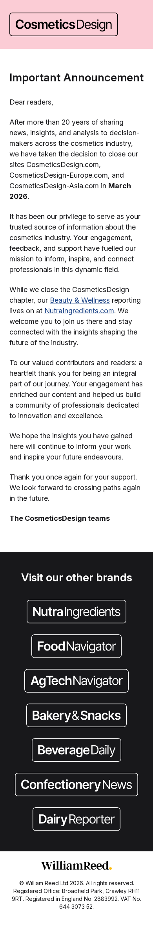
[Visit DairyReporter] (76, 819)
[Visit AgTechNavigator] (76, 681)
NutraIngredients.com (79, 311)
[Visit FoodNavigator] (76, 647)
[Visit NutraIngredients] (76, 612)
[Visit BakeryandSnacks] (76, 716)
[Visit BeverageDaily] (76, 750)
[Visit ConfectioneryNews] (76, 785)
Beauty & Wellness (80, 300)
